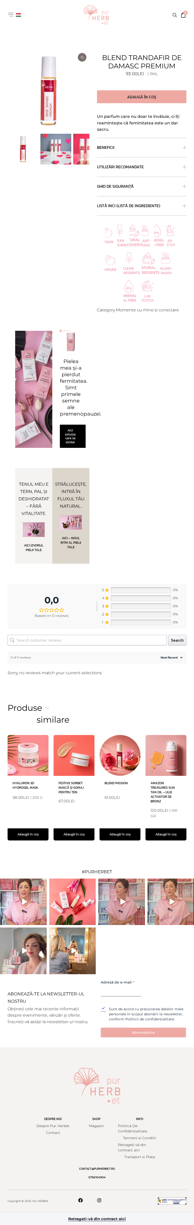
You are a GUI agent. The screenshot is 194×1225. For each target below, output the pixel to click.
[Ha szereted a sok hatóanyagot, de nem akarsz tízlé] (72, 902)
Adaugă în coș (141, 97)
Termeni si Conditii (139, 1138)
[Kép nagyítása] (48, 91)
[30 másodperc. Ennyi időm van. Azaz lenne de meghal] (121, 902)
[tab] (23, 149)
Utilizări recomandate (120, 167)
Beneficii (105, 147)
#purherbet (97, 871)
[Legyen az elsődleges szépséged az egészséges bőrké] (72, 951)
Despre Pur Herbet (52, 1126)
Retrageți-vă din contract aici (132, 1147)
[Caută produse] (174, 15)
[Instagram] (99, 1200)
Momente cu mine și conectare (147, 310)
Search (177, 640)
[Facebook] (80, 1200)
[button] (10, 15)
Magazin (96, 1126)
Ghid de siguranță (115, 186)
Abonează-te (143, 1032)
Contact (53, 1132)
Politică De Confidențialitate (132, 1128)
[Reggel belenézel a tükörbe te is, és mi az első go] (23, 951)
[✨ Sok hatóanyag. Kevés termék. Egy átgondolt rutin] (23, 902)
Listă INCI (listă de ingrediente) (128, 206)
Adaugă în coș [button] (27, 834)
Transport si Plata (139, 1157)
